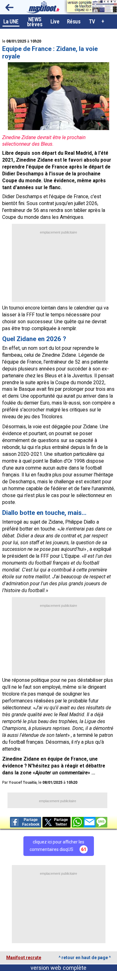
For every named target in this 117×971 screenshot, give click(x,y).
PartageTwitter (61, 822)
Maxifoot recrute (23, 957)
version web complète (58, 967)
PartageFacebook (31, 822)
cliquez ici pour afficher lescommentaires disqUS (58, 845)
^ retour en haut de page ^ (85, 957)
